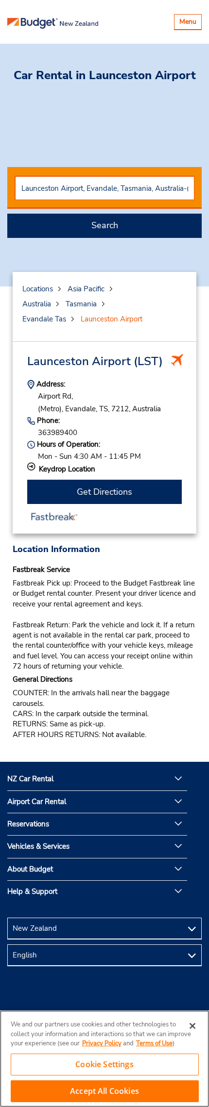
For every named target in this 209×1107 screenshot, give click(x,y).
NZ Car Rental (30, 779)
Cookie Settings (104, 1064)
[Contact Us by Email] (104, 996)
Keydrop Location (67, 469)
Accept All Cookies (104, 1091)
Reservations (28, 824)
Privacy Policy (102, 1043)
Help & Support (32, 891)
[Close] (192, 1026)
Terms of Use (154, 1043)
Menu (190, 23)
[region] (104, 1058)
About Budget (30, 869)
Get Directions (104, 492)
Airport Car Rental (36, 801)
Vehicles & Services (38, 846)
